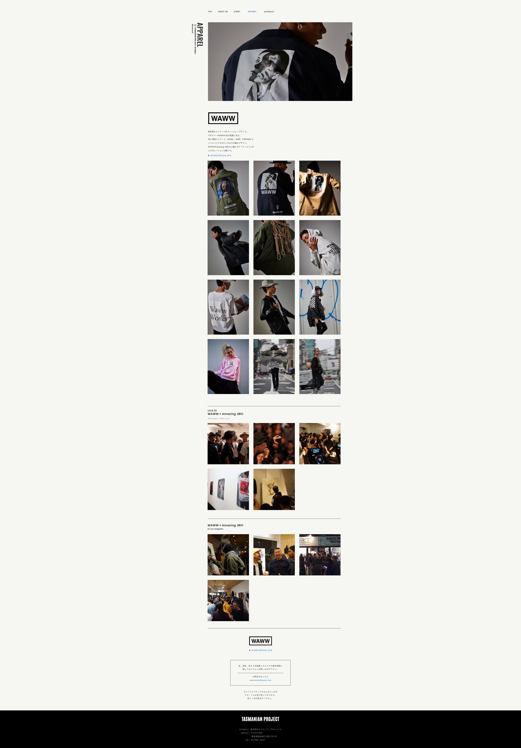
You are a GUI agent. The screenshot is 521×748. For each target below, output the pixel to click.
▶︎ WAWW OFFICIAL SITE (219, 155)
